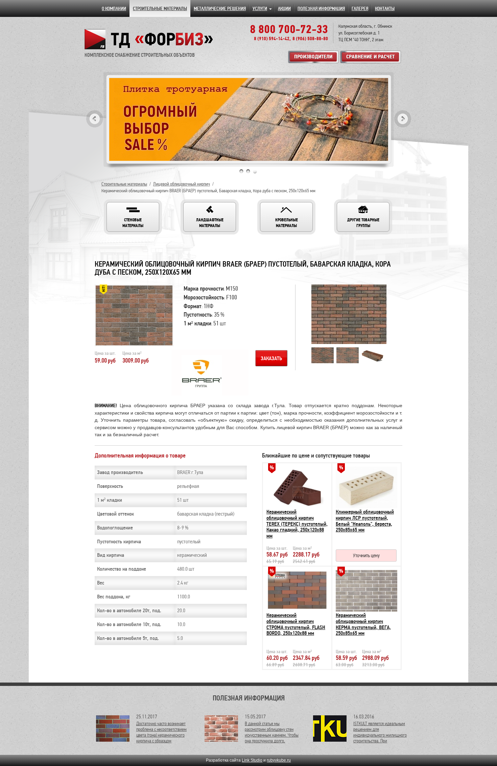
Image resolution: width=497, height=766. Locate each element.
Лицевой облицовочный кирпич (181, 184)
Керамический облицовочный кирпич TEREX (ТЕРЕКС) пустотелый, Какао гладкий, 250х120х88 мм (297, 524)
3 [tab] (255, 171)
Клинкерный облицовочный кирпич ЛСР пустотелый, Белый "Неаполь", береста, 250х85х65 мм (365, 521)
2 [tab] (248, 171)
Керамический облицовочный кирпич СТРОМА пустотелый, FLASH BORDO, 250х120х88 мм (295, 624)
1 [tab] (241, 171)
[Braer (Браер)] (196, 375)
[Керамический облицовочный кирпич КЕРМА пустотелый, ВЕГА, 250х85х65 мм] (366, 589)
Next (402, 118)
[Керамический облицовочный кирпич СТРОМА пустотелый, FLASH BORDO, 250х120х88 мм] (297, 589)
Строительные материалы (124, 184)
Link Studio (252, 760)
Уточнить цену (366, 555)
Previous (94, 118)
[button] (132, 217)
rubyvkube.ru (279, 760)
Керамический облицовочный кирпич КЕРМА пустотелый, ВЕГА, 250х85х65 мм (363, 624)
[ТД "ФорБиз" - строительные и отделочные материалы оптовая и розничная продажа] (149, 39)
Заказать (271, 358)
